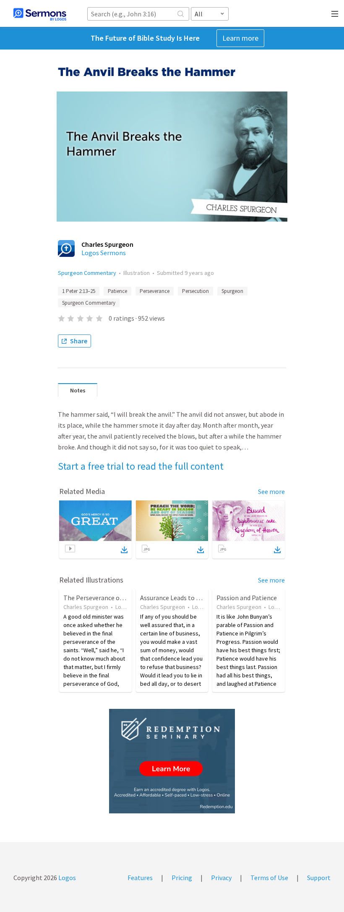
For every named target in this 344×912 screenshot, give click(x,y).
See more (271, 491)
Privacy (221, 877)
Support (319, 877)
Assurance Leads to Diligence (181, 597)
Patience (117, 291)
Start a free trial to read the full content (141, 466)
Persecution (195, 291)
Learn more (240, 38)
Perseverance (154, 291)
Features (140, 877)
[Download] (124, 549)
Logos (66, 877)
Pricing (182, 877)
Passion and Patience (246, 597)
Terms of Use (269, 877)
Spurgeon (232, 291)
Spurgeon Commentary (87, 273)
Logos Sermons (103, 252)
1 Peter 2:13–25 (78, 291)
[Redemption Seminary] (172, 761)
